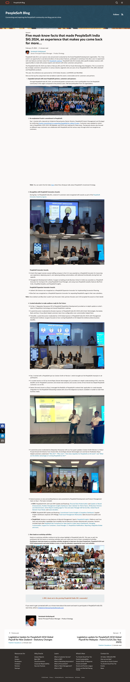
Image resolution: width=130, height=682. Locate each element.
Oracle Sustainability (82, 659)
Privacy (51, 677)
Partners (17, 666)
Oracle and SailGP (81, 664)
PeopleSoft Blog (19, 3)
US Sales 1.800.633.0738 (108, 657)
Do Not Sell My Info (59, 677)
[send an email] (2, 440)
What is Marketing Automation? (64, 661)
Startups (17, 668)
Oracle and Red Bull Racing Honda (84, 669)
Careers (17, 659)
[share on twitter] (2, 430)
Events (103, 666)
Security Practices (39, 666)
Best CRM (37, 659)
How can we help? (106, 659)
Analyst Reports (39, 657)
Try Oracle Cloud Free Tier (84, 657)
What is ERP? (58, 659)
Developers (18, 661)
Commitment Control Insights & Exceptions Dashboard (77, 512)
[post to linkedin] (2, 435)
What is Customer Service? (62, 657)
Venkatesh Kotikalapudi (38, 51)
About (16, 657)
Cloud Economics (39, 661)
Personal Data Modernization (79, 504)
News (102, 668)
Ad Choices (77, 677)
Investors (17, 664)
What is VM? (58, 668)
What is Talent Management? (63, 666)
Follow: (116, 14)
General (28, 32)
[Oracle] (7, 3)
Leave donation (53, 510)
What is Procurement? (61, 664)
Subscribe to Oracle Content (109, 661)
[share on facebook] (2, 425)
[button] (117, 3)
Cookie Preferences (69, 677)
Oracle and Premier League (84, 666)
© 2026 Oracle (45, 677)
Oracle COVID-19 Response (84, 661)
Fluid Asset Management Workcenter (70, 514)
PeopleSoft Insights (83, 519)
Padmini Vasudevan (15, 643)
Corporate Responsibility (41, 664)
